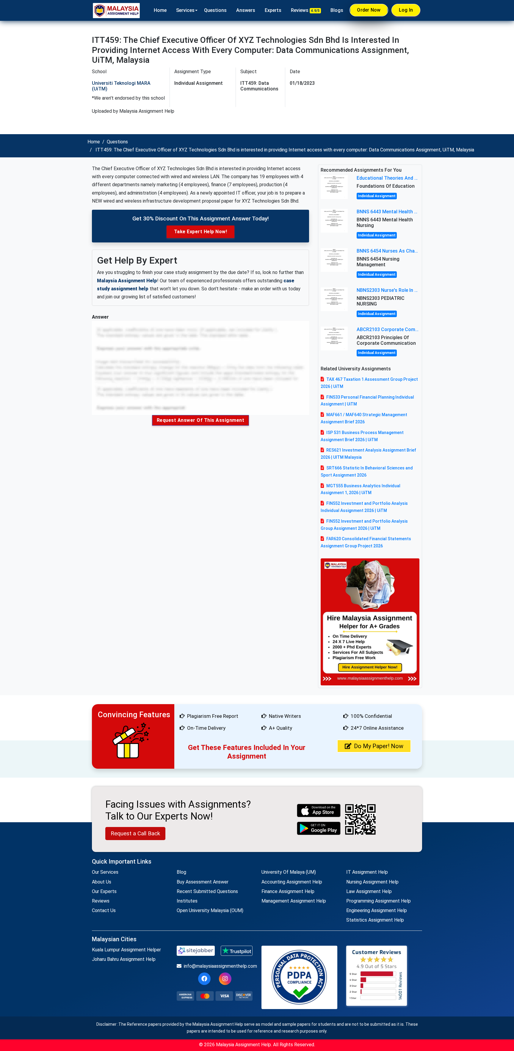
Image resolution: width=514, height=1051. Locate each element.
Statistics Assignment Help (375, 920)
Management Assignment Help (293, 901)
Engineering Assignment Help (376, 910)
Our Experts (104, 891)
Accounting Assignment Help (291, 882)
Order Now (368, 10)
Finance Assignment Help (287, 891)
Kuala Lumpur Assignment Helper (126, 950)
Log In (406, 10)
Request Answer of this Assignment (201, 420)
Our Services (105, 872)
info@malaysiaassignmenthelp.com (218, 966)
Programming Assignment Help (378, 901)
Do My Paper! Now (378, 746)
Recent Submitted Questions (207, 891)
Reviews (305, 10)
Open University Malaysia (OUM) (210, 910)
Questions (215, 10)
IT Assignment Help (367, 872)
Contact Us (104, 910)
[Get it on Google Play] (319, 828)
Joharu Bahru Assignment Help (124, 959)
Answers (245, 10)
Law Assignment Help (369, 891)
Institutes (187, 901)
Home (160, 10)
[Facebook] (204, 978)
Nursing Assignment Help (372, 882)
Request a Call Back (135, 833)
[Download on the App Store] (319, 810)
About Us (101, 882)
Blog (181, 872)
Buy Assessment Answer (202, 882)
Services (185, 10)
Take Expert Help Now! (200, 231)
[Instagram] (225, 978)
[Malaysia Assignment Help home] (116, 10)
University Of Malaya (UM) (288, 872)
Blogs (336, 10)
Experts (273, 10)
